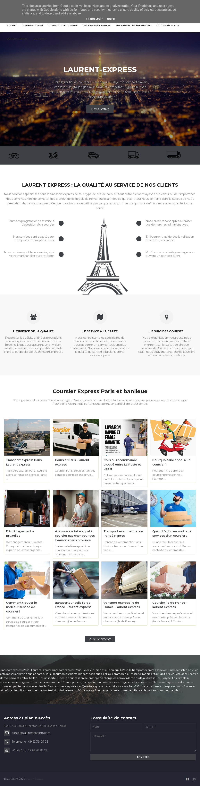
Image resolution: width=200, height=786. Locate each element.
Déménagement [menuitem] (18, 38)
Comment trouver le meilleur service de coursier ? (21, 607)
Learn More (94, 19)
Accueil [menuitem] (12, 25)
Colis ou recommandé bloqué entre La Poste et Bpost (122, 464)
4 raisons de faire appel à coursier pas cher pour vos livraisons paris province (75, 535)
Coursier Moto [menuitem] (168, 25)
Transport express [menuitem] (96, 25)
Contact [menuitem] (40, 38)
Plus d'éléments (100, 639)
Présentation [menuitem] (33, 25)
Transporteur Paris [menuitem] (62, 25)
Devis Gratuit (100, 109)
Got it (111, 19)
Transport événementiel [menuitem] (133, 25)
